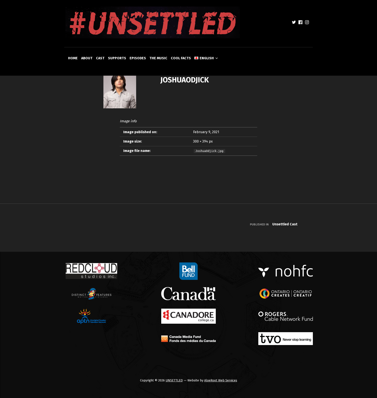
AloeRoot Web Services (220, 380)
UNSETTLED (174, 380)
